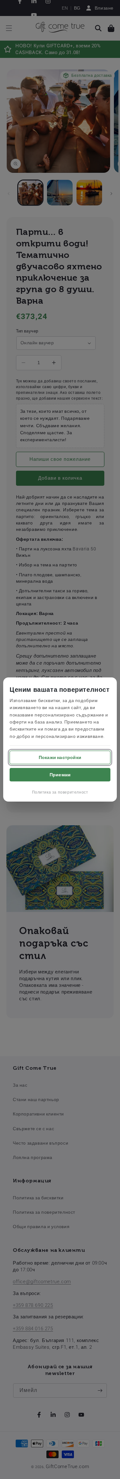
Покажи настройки (60, 757)
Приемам (60, 774)
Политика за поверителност (60, 792)
